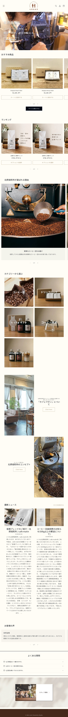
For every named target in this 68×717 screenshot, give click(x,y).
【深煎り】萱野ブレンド (16, 155)
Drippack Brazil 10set (16, 90)
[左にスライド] (30, 104)
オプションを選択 (16, 162)
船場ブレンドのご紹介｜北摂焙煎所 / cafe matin (19, 530)
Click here (48, 409)
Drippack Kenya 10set (48, 90)
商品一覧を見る (11, 39)
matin (30, 715)
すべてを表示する (34, 108)
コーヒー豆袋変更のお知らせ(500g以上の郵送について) (49, 531)
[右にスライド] (38, 104)
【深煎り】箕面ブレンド (48, 155)
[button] (4, 6)
